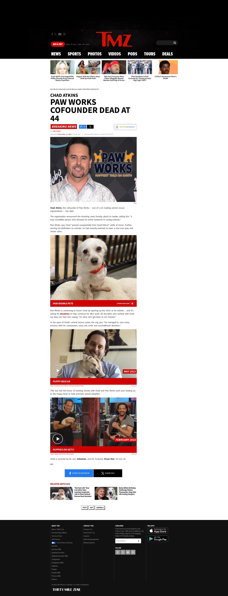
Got (58, 44)
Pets (84, 507)
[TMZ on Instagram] (64, 34)
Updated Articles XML (60, 556)
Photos (95, 54)
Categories (56, 559)
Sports (74, 54)
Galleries (55, 566)
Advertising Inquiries (91, 539)
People (54, 569)
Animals (99, 507)
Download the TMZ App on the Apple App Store (158, 531)
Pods (132, 54)
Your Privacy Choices (64, 543)
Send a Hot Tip (89, 533)
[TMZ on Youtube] (59, 34)
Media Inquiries (89, 543)
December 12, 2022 (65, 134)
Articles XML (56, 549)
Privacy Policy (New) (59, 533)
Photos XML (56, 576)
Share (80, 473)
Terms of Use (57, 536)
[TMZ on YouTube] (128, 552)
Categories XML (58, 563)
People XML (56, 573)
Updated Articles (58, 553)
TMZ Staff (56, 131)
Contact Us (87, 529)
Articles (54, 546)
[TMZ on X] (55, 34)
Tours (149, 54)
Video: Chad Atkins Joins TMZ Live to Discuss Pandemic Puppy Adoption (67, 386)
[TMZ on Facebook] (52, 34)
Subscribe (138, 541)
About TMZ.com (58, 529)
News (56, 54)
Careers (86, 536)
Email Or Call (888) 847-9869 (77, 44)
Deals (167, 54)
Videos (114, 54)
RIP (91, 507)
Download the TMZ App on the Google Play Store (158, 539)
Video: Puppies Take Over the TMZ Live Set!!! (62, 454)
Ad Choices (56, 539)
